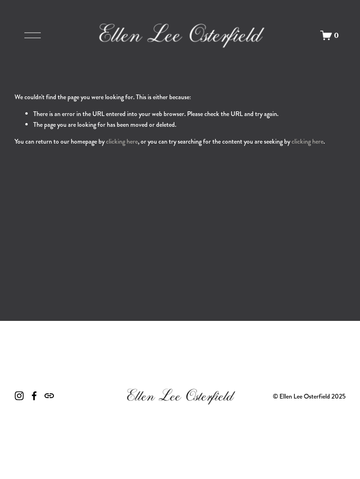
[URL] (49, 395)
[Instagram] (19, 395)
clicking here (122, 141)
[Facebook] (34, 395)
